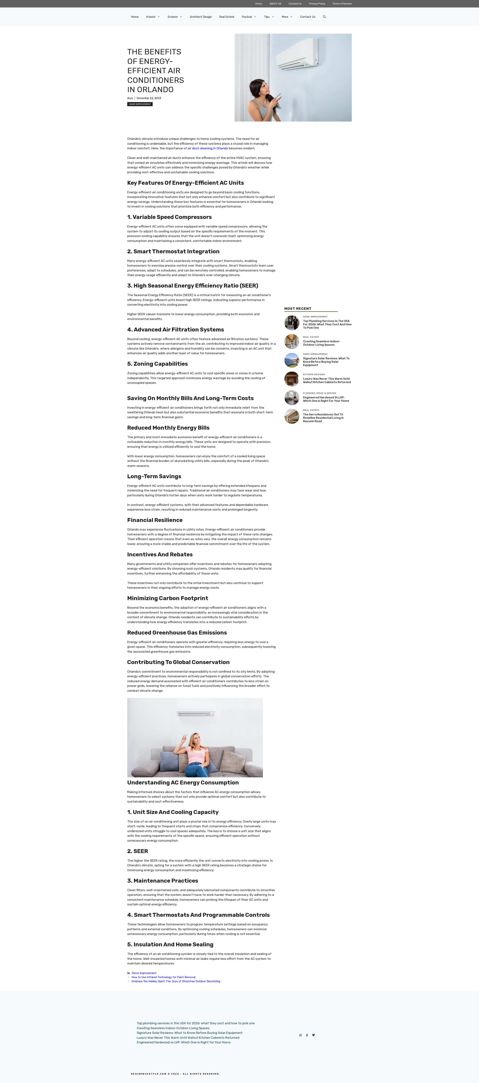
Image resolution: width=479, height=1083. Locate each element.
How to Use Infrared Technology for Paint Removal (163, 977)
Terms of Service (342, 3)
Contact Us (295, 3)
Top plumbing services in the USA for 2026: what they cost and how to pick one (327, 324)
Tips (267, 17)
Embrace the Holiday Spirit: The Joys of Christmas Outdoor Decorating (176, 981)
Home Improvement (140, 104)
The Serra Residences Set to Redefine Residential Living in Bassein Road (323, 418)
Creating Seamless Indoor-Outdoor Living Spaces (322, 343)
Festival (247, 17)
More (285, 17)
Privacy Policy (317, 3)
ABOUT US (275, 3)
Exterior (173, 17)
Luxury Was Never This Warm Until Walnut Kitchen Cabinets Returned (327, 380)
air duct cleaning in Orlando (208, 148)
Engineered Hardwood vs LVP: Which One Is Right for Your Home (326, 399)
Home (258, 3)
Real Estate (226, 17)
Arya (130, 98)
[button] (324, 16)
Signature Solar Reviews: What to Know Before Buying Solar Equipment (326, 362)
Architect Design (201, 17)
